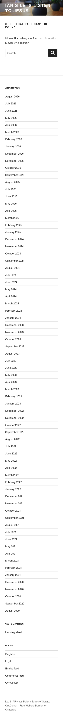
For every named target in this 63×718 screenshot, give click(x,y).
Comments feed (14, 675)
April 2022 (11, 467)
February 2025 (13, 225)
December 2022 (14, 410)
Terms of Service (41, 701)
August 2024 (12, 267)
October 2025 (13, 167)
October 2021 (13, 510)
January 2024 (13, 317)
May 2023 (11, 375)
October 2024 (13, 253)
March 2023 (12, 389)
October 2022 (13, 425)
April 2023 (11, 382)
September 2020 (14, 603)
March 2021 (12, 560)
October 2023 (13, 339)
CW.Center (11, 682)
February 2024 (13, 310)
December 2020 (14, 582)
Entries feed (12, 668)
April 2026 (11, 125)
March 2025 (12, 218)
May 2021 (11, 546)
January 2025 (13, 232)
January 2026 (13, 146)
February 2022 (13, 482)
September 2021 (14, 517)
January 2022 (13, 489)
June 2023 (11, 367)
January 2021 (13, 575)
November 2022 (14, 418)
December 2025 (14, 153)
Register (10, 654)
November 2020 (14, 589)
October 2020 (13, 596)
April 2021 (11, 553)
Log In (8, 701)
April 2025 (11, 210)
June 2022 (11, 453)
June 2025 (11, 196)
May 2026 (11, 117)
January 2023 (13, 403)
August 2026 (12, 96)
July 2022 (10, 446)
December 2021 (14, 496)
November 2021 (14, 503)
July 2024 (10, 275)
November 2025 (14, 160)
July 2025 (10, 189)
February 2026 (13, 139)
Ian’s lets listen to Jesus (28, 7)
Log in (8, 661)
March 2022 (12, 475)
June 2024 (11, 282)
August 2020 (12, 610)
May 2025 (11, 203)
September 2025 (14, 175)
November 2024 (14, 246)
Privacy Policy (22, 701)
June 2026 (11, 110)
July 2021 (10, 532)
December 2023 (14, 325)
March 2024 (12, 303)
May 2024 (11, 289)
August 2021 (12, 525)
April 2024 (11, 296)
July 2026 (10, 103)
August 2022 (12, 439)
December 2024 (14, 239)
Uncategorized (13, 632)
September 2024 (14, 260)
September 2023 (14, 346)
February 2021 (13, 567)
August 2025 (12, 182)
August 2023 (12, 353)
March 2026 (12, 132)
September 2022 (14, 432)
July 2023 (10, 360)
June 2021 (11, 539)
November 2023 (14, 332)
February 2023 (13, 396)
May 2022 (11, 460)
